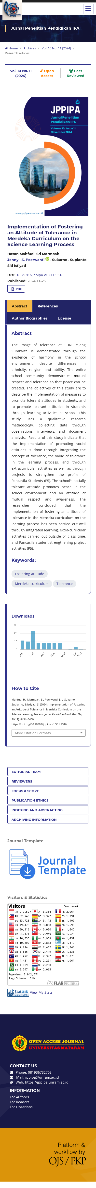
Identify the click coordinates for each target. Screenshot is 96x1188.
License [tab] (64, 318)
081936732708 (40, 1072)
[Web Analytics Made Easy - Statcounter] (18, 992)
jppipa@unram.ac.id (42, 1077)
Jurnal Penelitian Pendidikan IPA (45, 28)
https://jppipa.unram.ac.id (47, 1082)
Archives (30, 48)
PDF (18, 289)
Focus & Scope (25, 791)
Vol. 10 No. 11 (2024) (56, 48)
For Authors (19, 1097)
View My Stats (41, 992)
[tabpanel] (49, 459)
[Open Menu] (88, 9)
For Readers (19, 1102)
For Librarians (21, 1107)
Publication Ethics (30, 800)
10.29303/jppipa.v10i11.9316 (39, 275)
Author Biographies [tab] (29, 318)
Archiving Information (34, 820)
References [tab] (48, 306)
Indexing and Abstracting (37, 810)
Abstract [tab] (19, 306)
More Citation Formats (33, 733)
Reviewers (22, 781)
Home (13, 48)
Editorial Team (26, 772)
